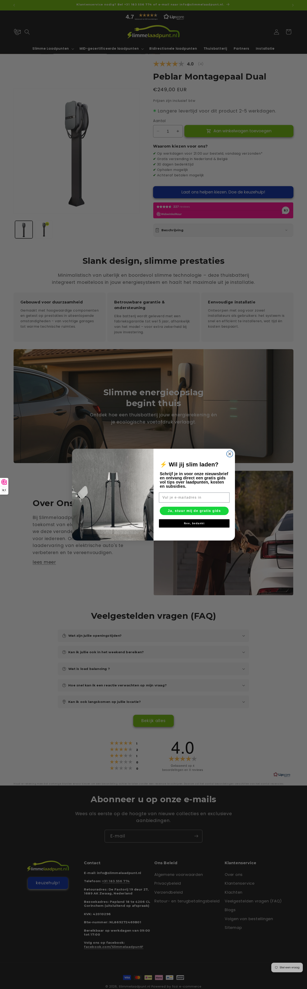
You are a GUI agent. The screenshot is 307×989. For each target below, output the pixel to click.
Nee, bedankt (194, 523)
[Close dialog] (230, 454)
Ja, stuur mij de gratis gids (194, 511)
